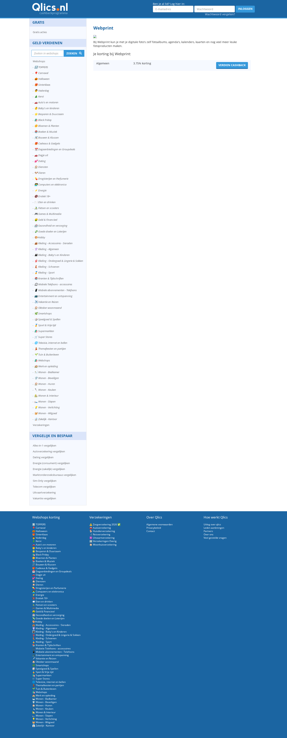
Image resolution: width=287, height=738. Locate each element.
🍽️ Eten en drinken (45, 202)
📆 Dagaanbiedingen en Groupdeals (54, 149)
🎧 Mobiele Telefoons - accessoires (53, 284)
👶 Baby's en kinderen (46, 108)
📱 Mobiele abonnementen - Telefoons (55, 290)
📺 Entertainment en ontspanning (53, 296)
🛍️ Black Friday (43, 120)
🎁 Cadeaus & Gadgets (47, 143)
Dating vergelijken (43, 457)
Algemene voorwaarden (159, 524)
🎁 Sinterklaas (42, 84)
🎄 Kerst (39, 96)
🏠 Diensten (41, 167)
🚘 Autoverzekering (100, 527)
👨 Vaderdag (41, 90)
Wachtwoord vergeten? (220, 14)
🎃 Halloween (42, 79)
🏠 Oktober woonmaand (48, 308)
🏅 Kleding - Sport (44, 272)
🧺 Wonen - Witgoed (45, 413)
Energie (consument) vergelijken (51, 463)
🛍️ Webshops (42, 360)
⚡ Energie (40, 190)
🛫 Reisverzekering (99, 534)
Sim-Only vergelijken (44, 480)
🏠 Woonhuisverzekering (103, 544)
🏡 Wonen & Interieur (46, 395)
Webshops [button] (39, 61)
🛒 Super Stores (43, 337)
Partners (208, 531)
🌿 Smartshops (43, 313)
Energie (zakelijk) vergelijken (49, 469)
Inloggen (245, 9)
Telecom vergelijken (44, 486)
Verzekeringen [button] (41, 425)
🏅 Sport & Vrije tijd (45, 325)
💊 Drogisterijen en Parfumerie (51, 178)
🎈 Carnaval (41, 73)
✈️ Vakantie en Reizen (46, 302)
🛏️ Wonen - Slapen (45, 401)
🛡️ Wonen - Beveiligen (46, 378)
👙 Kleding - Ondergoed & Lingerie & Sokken (58, 261)
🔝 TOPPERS (41, 67)
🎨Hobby (39, 237)
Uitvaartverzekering (44, 492)
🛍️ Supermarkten (44, 331)
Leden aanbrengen (214, 527)
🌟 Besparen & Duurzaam (49, 114)
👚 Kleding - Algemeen (46, 249)
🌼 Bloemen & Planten (46, 126)
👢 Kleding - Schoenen (46, 266)
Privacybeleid (153, 527)
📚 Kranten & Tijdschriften (49, 278)
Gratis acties (40, 32)
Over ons (208, 534)
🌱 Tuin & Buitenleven (46, 354)
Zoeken (71, 53)
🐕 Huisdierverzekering (102, 531)
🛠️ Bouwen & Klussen (46, 137)
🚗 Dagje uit (41, 155)
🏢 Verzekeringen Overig (103, 541)
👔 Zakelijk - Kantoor (45, 419)
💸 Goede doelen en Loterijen (50, 231)
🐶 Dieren (39, 173)
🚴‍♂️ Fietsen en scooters (46, 208)
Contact (150, 531)
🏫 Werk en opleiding (46, 366)
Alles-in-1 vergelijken (44, 445)
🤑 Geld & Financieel (45, 219)
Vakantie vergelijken (44, 498)
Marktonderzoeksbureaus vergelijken (54, 475)
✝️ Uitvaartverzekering (102, 537)
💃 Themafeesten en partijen (50, 348)
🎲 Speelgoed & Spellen (47, 319)
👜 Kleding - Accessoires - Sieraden (53, 243)
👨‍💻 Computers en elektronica (50, 184)
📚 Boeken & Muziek (45, 131)
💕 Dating (40, 161)
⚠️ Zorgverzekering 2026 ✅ (104, 524)
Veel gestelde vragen (215, 537)
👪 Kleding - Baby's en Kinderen (52, 255)
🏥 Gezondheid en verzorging (50, 225)
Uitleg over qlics (212, 524)
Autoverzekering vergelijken (49, 451)
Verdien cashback (232, 65)
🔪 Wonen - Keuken (45, 390)
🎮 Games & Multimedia (47, 214)
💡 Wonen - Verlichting (47, 407)
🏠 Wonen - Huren (44, 384)
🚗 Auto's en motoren (46, 102)
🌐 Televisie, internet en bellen (50, 343)
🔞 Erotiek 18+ (42, 196)
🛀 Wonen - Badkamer (46, 372)
